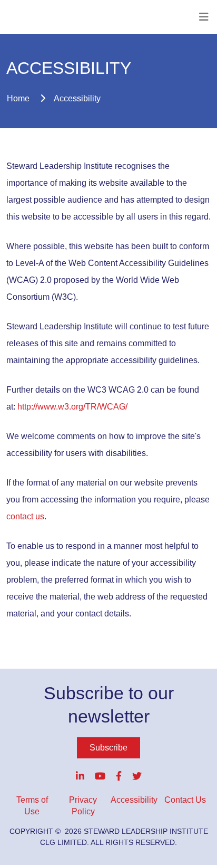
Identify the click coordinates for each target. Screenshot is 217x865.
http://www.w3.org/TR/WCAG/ (72, 406)
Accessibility (77, 98)
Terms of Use (32, 805)
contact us (25, 516)
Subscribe (108, 747)
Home (18, 98)
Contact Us (185, 799)
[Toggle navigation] (204, 17)
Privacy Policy (83, 805)
